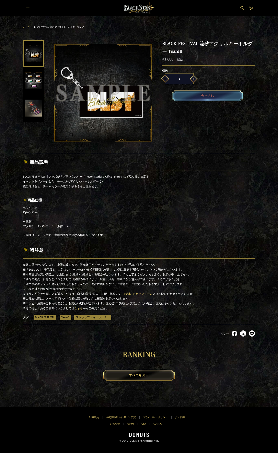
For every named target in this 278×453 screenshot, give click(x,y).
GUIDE (130, 424)
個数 (165, 71)
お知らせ (115, 424)
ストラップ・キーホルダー (93, 317)
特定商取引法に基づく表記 (121, 417)
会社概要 (180, 417)
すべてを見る (139, 375)
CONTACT (158, 424)
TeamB (65, 317)
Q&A (143, 424)
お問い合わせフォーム (138, 294)
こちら (78, 308)
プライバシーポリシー (155, 417)
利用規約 (94, 417)
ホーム (26, 27)
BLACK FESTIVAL (45, 317)
